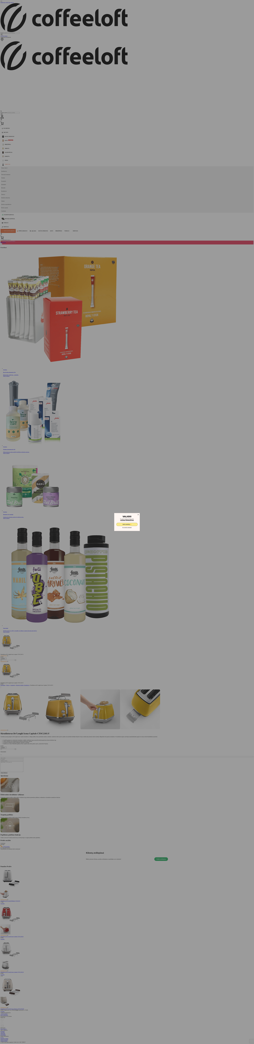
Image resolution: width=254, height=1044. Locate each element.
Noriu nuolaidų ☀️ (127, 524)
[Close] (138, 514)
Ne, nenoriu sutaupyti (127, 527)
